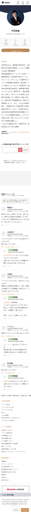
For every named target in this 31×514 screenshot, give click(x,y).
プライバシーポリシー (7, 464)
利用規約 (3, 461)
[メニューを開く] (28, 2)
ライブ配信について (6, 441)
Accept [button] (25, 510)
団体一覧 (24, 395)
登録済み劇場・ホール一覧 (8, 449)
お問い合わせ (5, 480)
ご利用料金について (6, 435)
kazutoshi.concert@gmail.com (19, 132)
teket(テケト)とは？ (6, 430)
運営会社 (3, 474)
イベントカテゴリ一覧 (7, 407)
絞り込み (26, 149)
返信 (2, 225)
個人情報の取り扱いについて (9, 469)
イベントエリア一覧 (6, 410)
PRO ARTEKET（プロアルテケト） (11, 418)
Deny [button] (16, 510)
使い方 (3, 412)
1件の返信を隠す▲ (10, 247)
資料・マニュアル (6, 446)
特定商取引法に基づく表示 (8, 472)
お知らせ (3, 477)
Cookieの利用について (7, 466)
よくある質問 (5, 415)
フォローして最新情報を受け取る (13, 51)
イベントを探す (5, 404)
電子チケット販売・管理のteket (10, 395)
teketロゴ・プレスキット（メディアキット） (13, 451)
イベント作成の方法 (6, 433)
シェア (7, 225)
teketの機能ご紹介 (6, 438)
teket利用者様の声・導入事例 (9, 443)
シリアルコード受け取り (8, 420)
